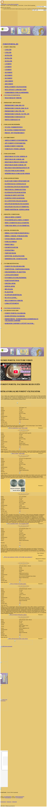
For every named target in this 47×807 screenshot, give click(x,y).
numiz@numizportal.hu (19, 796)
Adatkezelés (14, 801)
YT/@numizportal (19, 797)
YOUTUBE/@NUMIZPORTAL (12, 95)
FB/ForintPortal (8, 797)
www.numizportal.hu (7, 796)
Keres (45, 10)
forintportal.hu (3, 801)
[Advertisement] (9, 18)
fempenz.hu (9, 801)
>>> (20, 420)
